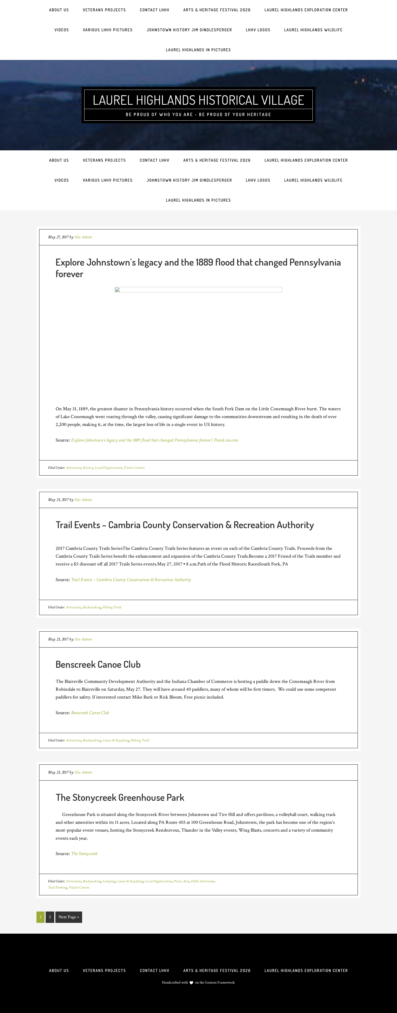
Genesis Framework (219, 982)
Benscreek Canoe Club (98, 664)
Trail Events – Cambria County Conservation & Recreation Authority (185, 524)
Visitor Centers (134, 467)
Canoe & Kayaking (116, 740)
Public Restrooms (202, 881)
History (88, 467)
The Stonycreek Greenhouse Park (120, 797)
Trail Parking (57, 887)
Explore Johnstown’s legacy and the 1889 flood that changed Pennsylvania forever (198, 268)
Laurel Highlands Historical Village (198, 100)
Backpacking (92, 607)
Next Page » (69, 917)
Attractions (73, 467)
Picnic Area (181, 881)
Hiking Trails (112, 607)
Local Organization (108, 467)
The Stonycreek (84, 854)
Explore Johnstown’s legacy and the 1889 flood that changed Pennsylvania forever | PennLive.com (154, 440)
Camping (109, 881)
